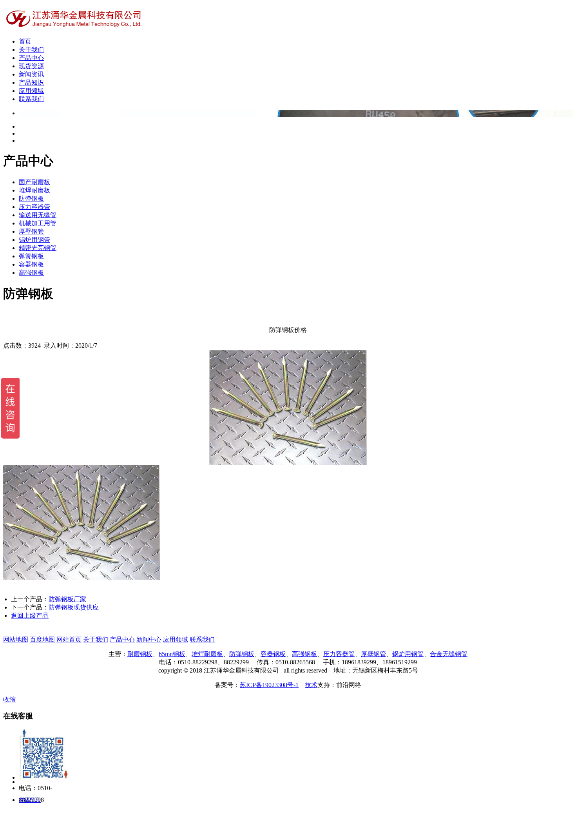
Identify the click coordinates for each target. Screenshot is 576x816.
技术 (311, 685)
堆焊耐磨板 (34, 190)
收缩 (9, 699)
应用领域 (31, 90)
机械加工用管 (37, 223)
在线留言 (30, 800)
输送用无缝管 (37, 215)
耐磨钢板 (139, 654)
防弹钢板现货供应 (74, 607)
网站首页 (69, 639)
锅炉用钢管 (34, 239)
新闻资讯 (31, 74)
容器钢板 (31, 264)
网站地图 (15, 639)
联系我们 (31, 99)
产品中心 (31, 57)
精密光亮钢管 (37, 248)
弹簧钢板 (31, 256)
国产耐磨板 (34, 182)
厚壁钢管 (31, 231)
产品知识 (31, 82)
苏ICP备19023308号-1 (269, 685)
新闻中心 (148, 639)
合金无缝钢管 (448, 654)
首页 (25, 41)
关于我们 (31, 49)
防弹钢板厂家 (67, 599)
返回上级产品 (30, 615)
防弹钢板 (31, 198)
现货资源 (31, 66)
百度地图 (42, 639)
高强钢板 (31, 272)
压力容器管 (34, 206)
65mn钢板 (172, 654)
